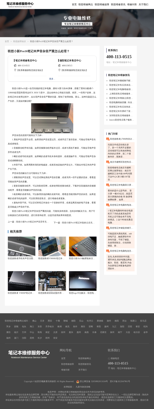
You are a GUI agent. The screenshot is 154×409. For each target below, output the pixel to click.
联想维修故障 (102, 4)
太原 (55, 332)
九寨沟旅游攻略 (83, 387)
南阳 (117, 321)
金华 (145, 332)
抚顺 (16, 326)
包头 (24, 326)
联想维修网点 (86, 4)
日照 (130, 326)
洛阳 (122, 326)
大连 (128, 332)
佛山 (34, 321)
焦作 (75, 326)
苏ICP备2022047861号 (120, 381)
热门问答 (113, 133)
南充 (67, 326)
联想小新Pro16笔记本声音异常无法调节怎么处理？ (39, 222)
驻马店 (143, 321)
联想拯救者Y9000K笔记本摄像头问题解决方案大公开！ (64, 258)
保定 (47, 332)
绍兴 (145, 326)
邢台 (124, 321)
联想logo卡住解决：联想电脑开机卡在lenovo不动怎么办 (95, 293)
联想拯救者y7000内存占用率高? (122, 139)
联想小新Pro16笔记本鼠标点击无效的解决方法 (83, 223)
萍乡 (8, 326)
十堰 (58, 321)
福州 (8, 338)
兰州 (24, 332)
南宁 (120, 332)
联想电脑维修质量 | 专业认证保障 (124, 102)
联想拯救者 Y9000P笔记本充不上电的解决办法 (29, 293)
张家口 (133, 321)
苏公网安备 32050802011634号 (93, 381)
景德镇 (100, 321)
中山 (32, 332)
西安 (50, 321)
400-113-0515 (24, 65)
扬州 (106, 326)
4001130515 (67, 65)
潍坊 (8, 332)
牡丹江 (90, 321)
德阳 (73, 321)
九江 (114, 326)
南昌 (87, 332)
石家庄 (103, 332)
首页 (74, 4)
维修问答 (132, 4)
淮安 (55, 338)
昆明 (32, 338)
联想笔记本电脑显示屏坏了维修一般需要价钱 (122, 185)
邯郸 (91, 326)
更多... (52, 79)
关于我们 (143, 4)
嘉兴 (71, 332)
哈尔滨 (137, 332)
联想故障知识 (19, 41)
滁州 (109, 321)
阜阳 (99, 326)
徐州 (63, 332)
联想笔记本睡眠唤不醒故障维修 (124, 81)
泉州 (112, 332)
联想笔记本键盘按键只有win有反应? (122, 228)
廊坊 (83, 326)
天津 (42, 321)
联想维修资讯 (118, 4)
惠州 (79, 332)
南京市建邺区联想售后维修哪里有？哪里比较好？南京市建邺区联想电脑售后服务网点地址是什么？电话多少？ (122, 162)
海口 (32, 326)
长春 (94, 332)
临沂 (16, 332)
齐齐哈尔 (49, 326)
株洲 (59, 326)
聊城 (65, 321)
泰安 (138, 326)
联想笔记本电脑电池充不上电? (122, 251)
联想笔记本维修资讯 (119, 75)
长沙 (40, 338)
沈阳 (24, 338)
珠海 (40, 332)
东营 (40, 326)
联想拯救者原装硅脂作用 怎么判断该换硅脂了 (59, 293)
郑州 (47, 338)
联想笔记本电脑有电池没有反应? (122, 205)
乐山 (81, 321)
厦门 (16, 338)
